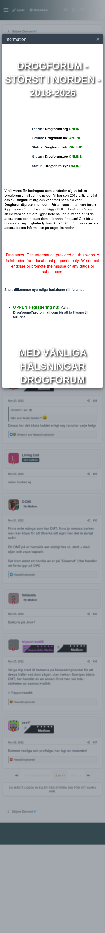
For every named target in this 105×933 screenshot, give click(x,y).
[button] (98, 39)
